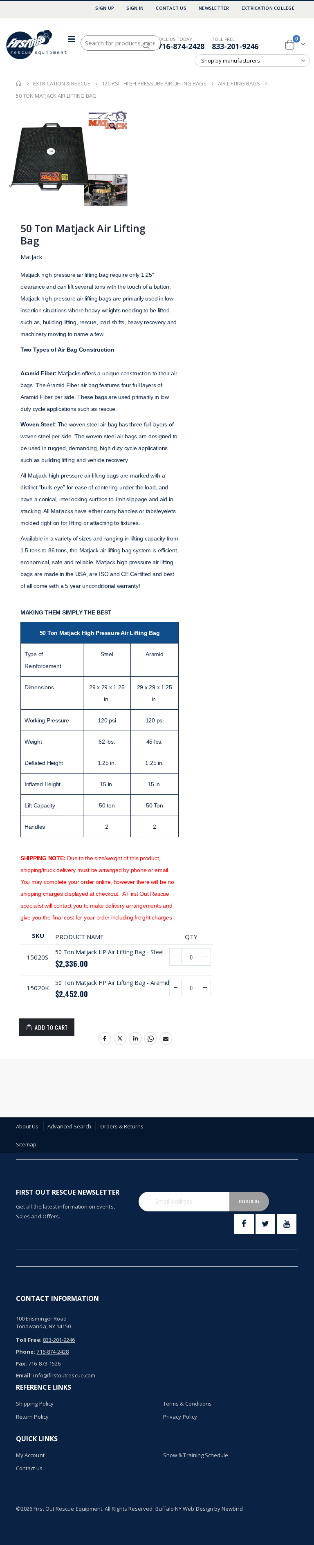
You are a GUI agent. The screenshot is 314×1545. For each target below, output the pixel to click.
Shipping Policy (35, 1403)
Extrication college (268, 8)
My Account (30, 1455)
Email (166, 1038)
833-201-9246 (235, 46)
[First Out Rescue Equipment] (36, 45)
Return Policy (32, 1416)
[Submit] (146, 41)
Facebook (104, 1038)
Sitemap (26, 1144)
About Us (27, 1126)
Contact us (29, 1468)
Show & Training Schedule (196, 1455)
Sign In (135, 8)
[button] (112, 126)
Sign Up (104, 8)
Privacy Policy (180, 1416)
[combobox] (121, 43)
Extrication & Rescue (61, 83)
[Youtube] (286, 1224)
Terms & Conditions (187, 1403)
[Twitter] (265, 1224)
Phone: (25, 1351)
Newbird (232, 1508)
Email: (24, 1375)
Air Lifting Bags (239, 83)
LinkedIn (135, 1038)
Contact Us (171, 8)
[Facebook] (244, 1224)
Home (19, 83)
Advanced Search (69, 1126)
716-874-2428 (181, 46)
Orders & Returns (122, 1126)
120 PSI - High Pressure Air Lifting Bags (154, 83)
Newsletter (214, 8)
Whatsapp (150, 1038)
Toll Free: (29, 1339)
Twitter (120, 1038)
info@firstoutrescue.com (64, 1375)
